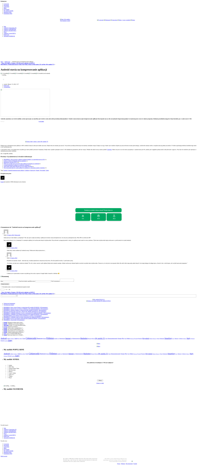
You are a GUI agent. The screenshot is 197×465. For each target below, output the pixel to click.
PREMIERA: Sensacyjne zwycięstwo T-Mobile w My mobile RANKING (22, 308)
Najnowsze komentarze (9, 303)
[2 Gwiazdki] (11, 73)
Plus (125, 338)
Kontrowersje (76, 338)
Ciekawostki (31, 338)
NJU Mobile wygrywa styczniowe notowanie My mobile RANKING (21, 318)
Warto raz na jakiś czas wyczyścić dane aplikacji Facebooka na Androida (21, 163)
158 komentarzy (47, 313)
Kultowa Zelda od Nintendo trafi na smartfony (15, 161)
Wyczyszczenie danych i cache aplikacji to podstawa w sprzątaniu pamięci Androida (24, 167)
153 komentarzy (38, 315)
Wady (188, 338)
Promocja (140, 338)
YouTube (6, 340)
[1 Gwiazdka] (4, 73)
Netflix (10, 365)
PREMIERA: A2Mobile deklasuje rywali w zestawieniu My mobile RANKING (23, 313)
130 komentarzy (21, 320)
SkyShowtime (12, 370)
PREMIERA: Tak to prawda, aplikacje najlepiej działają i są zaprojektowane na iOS (24, 159)
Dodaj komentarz (5, 284)
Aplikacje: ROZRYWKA (10, 30)
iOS (71, 338)
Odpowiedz (17, 235)
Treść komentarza (55, 281)
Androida (109, 149)
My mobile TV (100, 338)
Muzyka (93, 338)
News (5, 32)
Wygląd (2, 340)
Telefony (184, 338)
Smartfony (168, 338)
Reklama (151, 338)
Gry (58, 338)
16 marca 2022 (13, 270)
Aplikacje (27, 170)
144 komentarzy (42, 318)
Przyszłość (42, 170)
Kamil (2, 182)
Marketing (84, 338)
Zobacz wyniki (100, 383)
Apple (16, 338)
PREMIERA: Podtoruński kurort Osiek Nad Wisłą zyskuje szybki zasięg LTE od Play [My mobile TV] (27, 64)
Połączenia (132, 338)
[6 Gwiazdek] (39, 73)
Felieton (50, 338)
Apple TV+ (11, 374)
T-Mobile (181, 338)
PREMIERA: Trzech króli (10, 320)
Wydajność (193, 338)
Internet (68, 338)
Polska (128, 338)
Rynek (158, 338)
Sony (173, 338)
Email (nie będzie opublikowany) (27, 281)
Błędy (21, 338)
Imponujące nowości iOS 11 (10, 162)
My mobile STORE (8, 10)
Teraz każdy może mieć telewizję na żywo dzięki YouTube (18, 166)
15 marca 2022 (10, 235)
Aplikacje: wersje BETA (10, 33)
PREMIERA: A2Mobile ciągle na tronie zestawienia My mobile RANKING (22, 317)
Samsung (162, 338)
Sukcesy (177, 338)
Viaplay (10, 376)
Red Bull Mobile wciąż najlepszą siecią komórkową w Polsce (19, 315)
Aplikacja (8, 338)
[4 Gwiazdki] (25, 73)
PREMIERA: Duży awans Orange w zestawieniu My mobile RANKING (22, 307)
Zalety (47, 170)
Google (55, 338)
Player (10, 377)
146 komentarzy (45, 317)
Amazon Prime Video (14, 368)
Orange (120, 338)
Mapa (5, 8)
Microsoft (90, 338)
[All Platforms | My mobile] (132, 461)
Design (44, 338)
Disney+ (11, 371)
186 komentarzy (42, 310)
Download (6, 5)
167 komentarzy (42, 311)
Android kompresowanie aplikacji (16, 170)
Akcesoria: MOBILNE (9, 36)
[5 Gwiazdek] (32, 73)
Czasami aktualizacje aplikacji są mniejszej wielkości (16, 165)
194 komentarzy (44, 308)
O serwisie (6, 4)
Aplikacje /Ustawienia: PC (10, 28)
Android (5, 170)
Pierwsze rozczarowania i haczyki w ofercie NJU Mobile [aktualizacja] (21, 311)
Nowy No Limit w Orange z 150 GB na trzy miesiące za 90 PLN (18, 63)
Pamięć (37, 170)
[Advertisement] (98, 50)
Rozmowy (155, 338)
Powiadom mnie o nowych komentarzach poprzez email (16, 287)
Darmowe (40, 338)
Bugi (19, 338)
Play (123, 338)
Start (5, 26)
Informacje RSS (7, 12)
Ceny (23, 338)
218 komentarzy (44, 307)
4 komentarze (7, 87)
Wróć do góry (4, 456)
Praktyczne (6, 34)
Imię (2, 281)
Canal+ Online (12, 373)
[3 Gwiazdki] (18, 73)
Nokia (106, 338)
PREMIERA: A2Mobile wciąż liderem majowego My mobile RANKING (22, 314)
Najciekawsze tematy (9, 304)
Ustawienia (6, 6)
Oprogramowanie (112, 338)
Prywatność (6, 9)
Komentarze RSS (8, 13)
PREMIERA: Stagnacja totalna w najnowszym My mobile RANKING (21, 310)
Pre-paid (136, 338)
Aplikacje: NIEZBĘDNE (10, 29)
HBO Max (11, 367)
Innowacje (32, 170)
